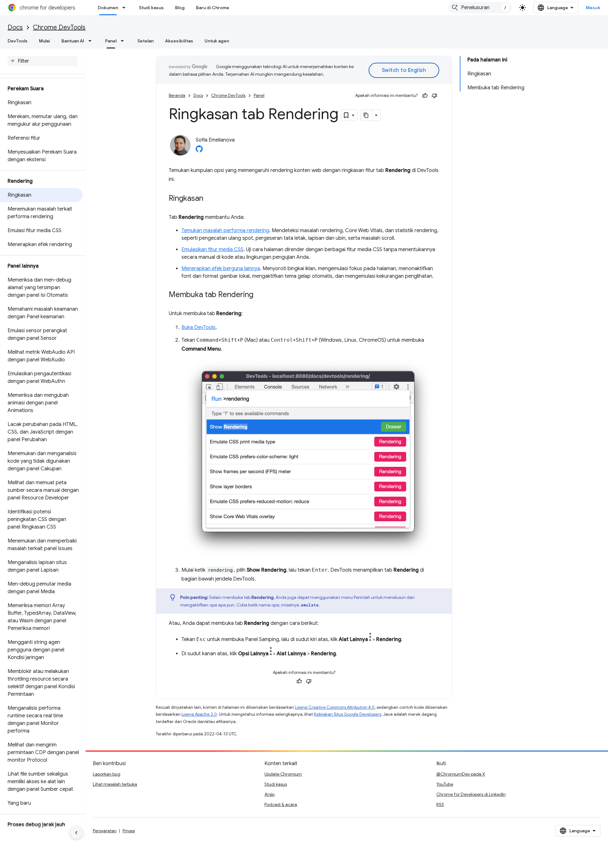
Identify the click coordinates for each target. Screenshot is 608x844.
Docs (15, 27)
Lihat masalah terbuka (115, 784)
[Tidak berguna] (434, 95)
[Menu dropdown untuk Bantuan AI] (91, 41)
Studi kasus (151, 7)
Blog (180, 7)
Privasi (129, 830)
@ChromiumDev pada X (460, 774)
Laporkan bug (106, 774)
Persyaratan (105, 830)
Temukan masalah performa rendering (225, 230)
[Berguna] (425, 95)
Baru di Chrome (212, 7)
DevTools (18, 41)
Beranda (177, 95)
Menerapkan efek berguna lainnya (220, 268)
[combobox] (480, 7)
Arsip (269, 794)
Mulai (44, 41)
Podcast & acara (280, 804)
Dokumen (108, 7)
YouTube (444, 784)
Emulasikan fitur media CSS (212, 249)
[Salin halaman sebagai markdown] (366, 115)
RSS (440, 804)
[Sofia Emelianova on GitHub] (199, 150)
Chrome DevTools (59, 27)
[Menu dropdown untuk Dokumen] (125, 7)
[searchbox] (43, 61)
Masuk (593, 7)
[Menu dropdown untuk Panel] (124, 41)
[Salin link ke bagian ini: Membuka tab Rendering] (259, 295)
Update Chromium (283, 774)
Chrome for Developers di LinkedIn (471, 794)
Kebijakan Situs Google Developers (347, 714)
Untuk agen (217, 41)
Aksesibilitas (179, 41)
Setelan (145, 41)
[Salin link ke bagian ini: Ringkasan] (209, 199)
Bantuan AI (72, 41)
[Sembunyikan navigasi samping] (76, 832)
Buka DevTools (198, 327)
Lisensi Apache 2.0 (199, 714)
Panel (111, 41)
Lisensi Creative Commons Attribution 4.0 (335, 707)
